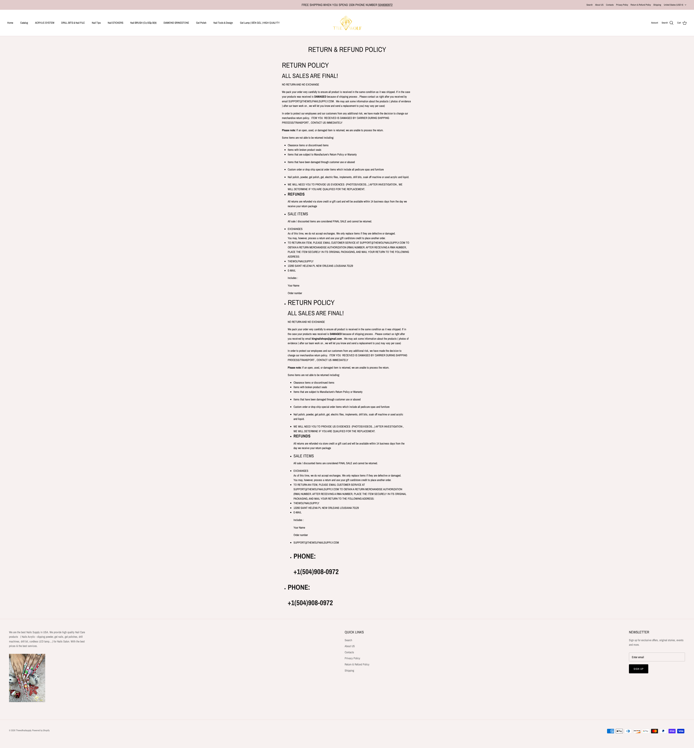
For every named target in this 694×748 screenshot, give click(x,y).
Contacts (610, 4)
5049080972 (385, 5)
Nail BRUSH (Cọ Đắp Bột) (143, 23)
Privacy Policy (622, 4)
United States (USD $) (673, 4)
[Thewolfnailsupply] (347, 23)
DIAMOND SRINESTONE (176, 23)
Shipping (657, 4)
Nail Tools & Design (223, 23)
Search (589, 4)
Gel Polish (201, 23)
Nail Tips (96, 23)
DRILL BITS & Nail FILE (73, 23)
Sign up (639, 668)
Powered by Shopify (41, 730)
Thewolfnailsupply (23, 730)
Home (10, 23)
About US (599, 4)
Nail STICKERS (115, 23)
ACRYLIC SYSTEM (44, 23)
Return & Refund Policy (641, 4)
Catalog (24, 23)
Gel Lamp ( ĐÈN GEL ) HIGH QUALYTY (260, 23)
